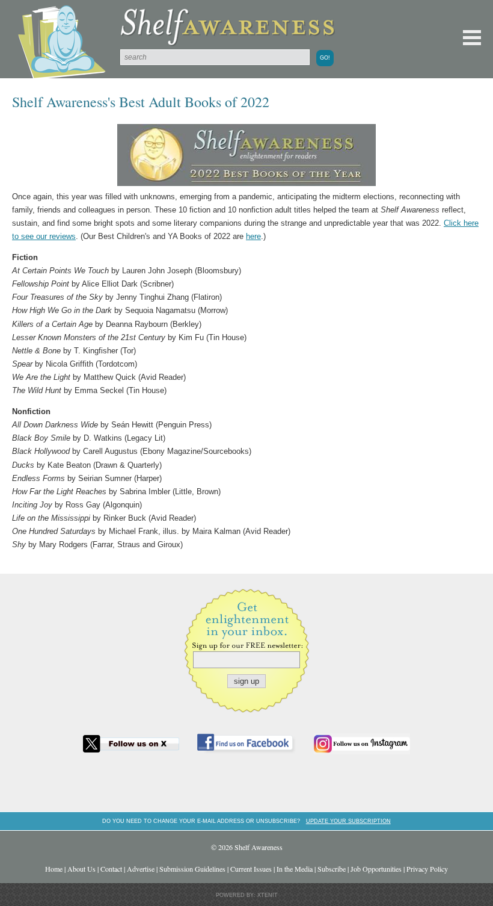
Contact (111, 868)
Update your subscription (348, 821)
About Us (81, 868)
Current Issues (251, 868)
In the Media (295, 868)
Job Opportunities (376, 868)
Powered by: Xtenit (247, 895)
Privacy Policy (427, 868)
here (253, 236)
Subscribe (331, 868)
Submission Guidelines (192, 868)
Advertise (141, 868)
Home (54, 868)
